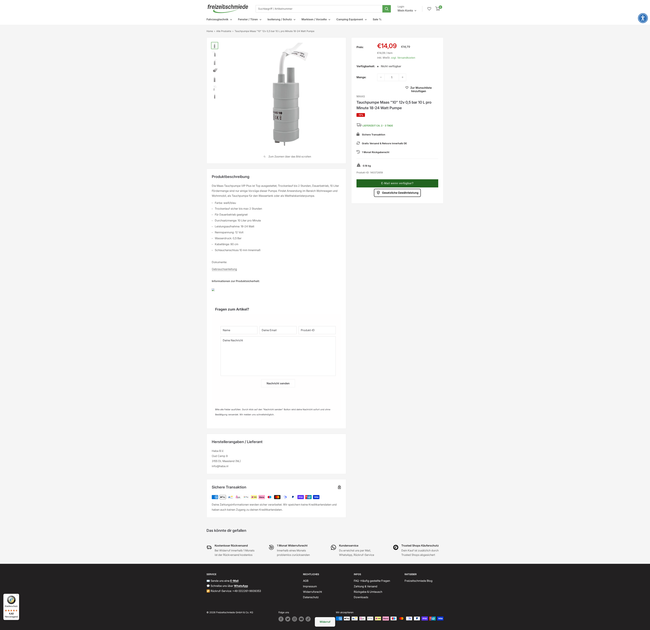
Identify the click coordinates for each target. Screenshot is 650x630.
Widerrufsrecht (312, 591)
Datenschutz (311, 597)
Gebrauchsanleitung (224, 269)
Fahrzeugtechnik (217, 19)
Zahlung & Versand (365, 586)
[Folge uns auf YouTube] (301, 619)
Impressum (310, 586)
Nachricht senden (278, 383)
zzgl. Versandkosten (403, 57)
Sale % (377, 19)
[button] (397, 183)
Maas (360, 96)
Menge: (361, 77)
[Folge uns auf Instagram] (294, 619)
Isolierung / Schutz (279, 19)
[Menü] (17, 596)
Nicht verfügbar (376, 89)
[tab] (276, 307)
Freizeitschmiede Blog (418, 580)
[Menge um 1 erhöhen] (402, 77)
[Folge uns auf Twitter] (287, 619)
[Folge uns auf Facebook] (281, 619)
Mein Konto (406, 10)
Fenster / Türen (248, 19)
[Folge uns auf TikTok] (308, 619)
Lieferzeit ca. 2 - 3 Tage (378, 125)
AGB (305, 580)
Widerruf (325, 621)
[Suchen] (386, 9)
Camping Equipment (349, 19)
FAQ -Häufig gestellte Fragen (372, 580)
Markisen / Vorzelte (314, 19)
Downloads (361, 597)
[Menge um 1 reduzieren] (380, 77)
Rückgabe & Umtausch (368, 591)
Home (210, 31)
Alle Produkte (223, 31)
